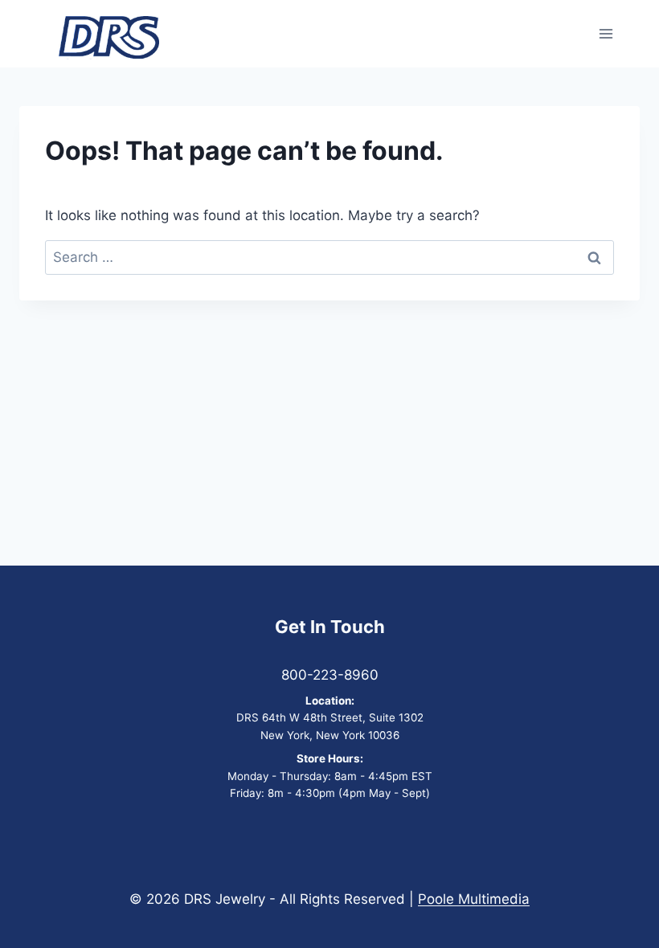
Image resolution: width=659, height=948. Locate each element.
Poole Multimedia (474, 899)
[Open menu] (605, 34)
